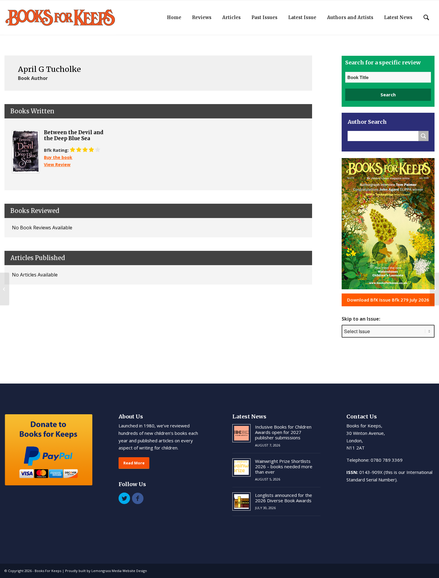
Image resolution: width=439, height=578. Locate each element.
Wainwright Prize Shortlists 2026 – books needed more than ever (283, 466)
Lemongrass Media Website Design (119, 570)
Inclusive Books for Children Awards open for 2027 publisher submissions (283, 432)
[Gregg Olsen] (4, 289)
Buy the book (58, 157)
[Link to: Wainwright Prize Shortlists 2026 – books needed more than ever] (241, 467)
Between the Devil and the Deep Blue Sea (73, 135)
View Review (57, 164)
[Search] (426, 17)
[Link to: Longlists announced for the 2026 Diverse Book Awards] (241, 501)
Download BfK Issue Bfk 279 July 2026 (388, 300)
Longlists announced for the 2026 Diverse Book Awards (283, 497)
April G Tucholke (49, 69)
